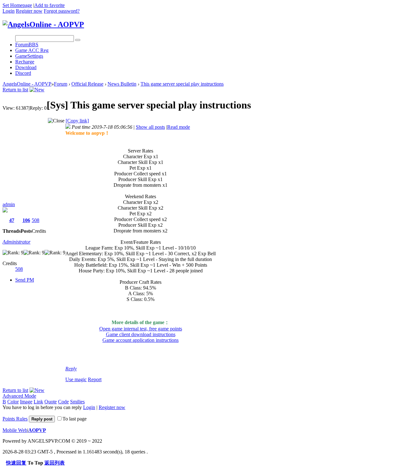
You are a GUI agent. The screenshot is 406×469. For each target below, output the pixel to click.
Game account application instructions (140, 340)
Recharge (24, 61)
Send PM (24, 280)
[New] (36, 89)
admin (9, 204)
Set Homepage (17, 5)
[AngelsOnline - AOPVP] (43, 24)
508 (35, 220)
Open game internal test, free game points (140, 328)
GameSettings (29, 56)
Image (26, 401)
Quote (50, 401)
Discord (23, 73)
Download (25, 67)
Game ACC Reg (32, 50)
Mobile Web (15, 430)
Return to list (15, 89)
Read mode (178, 127)
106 (26, 220)
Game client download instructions (140, 334)
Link (38, 401)
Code (63, 401)
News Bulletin (122, 84)
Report (95, 379)
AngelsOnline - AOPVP (27, 84)
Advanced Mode (19, 396)
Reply (71, 368)
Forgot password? (62, 11)
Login (9, 11)
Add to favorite (49, 5)
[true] (77, 40)
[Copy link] (77, 120)
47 (11, 220)
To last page (74, 418)
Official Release (87, 84)
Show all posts (150, 127)
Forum (26, 44)
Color (13, 401)
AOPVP (37, 430)
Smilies (77, 401)
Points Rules (15, 418)
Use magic (76, 379)
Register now (29, 11)
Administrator (16, 241)
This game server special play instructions (182, 84)
